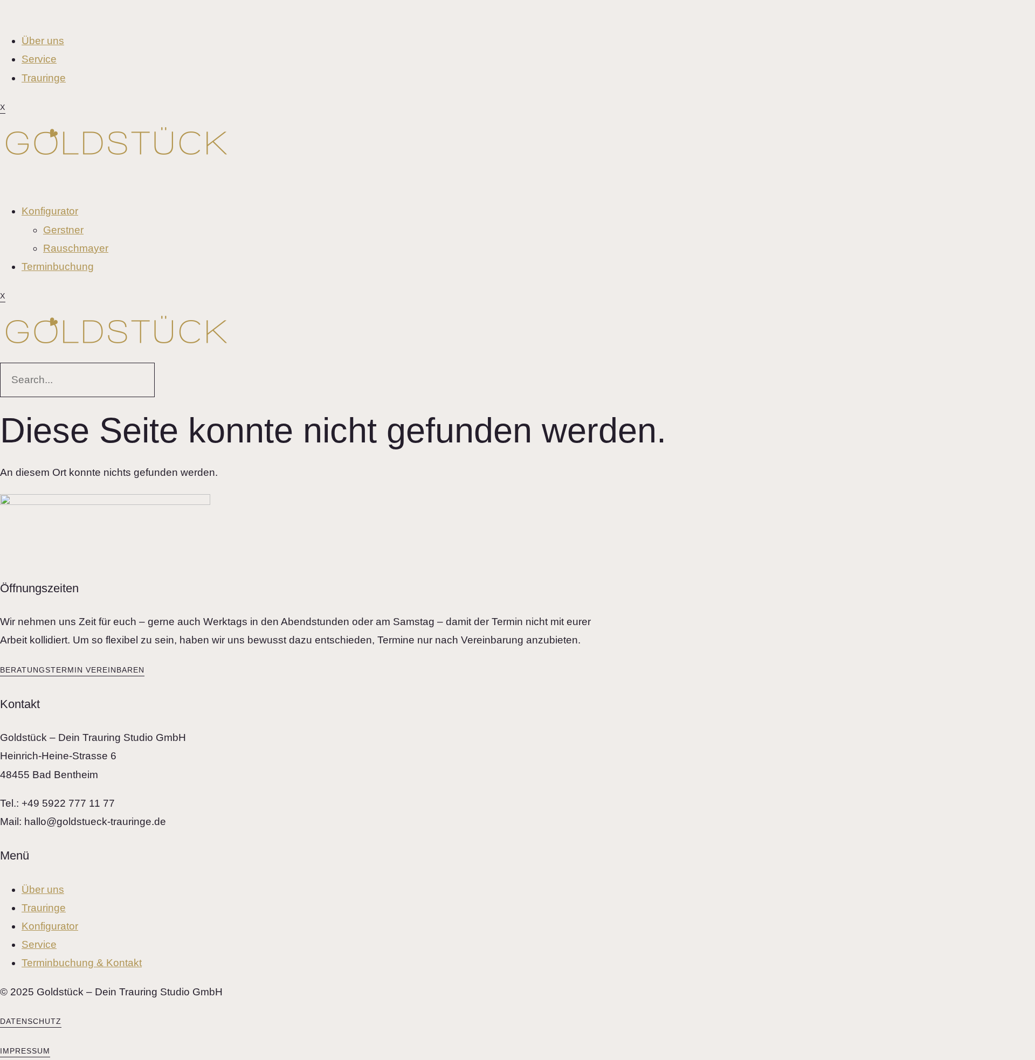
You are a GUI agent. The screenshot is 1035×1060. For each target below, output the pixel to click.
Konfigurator (50, 211)
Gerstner (63, 229)
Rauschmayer (75, 248)
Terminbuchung (58, 266)
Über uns (43, 40)
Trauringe (44, 78)
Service (39, 59)
